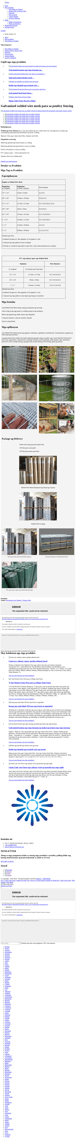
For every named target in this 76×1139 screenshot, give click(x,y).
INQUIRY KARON (7, 861)
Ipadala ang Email (6, 886)
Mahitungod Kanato (11, 25)
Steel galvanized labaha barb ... (21, 78)
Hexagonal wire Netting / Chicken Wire (18, 600)
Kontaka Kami (9, 27)
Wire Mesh (9, 882)
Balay (6, 6)
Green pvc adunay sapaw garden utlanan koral (28, 661)
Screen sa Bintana (14, 18)
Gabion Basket (13, 16)
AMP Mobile (46, 879)
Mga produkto (9, 7)
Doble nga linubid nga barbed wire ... (24, 85)
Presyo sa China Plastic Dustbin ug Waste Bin (44, 880)
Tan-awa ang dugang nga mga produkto (22, 675)
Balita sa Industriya (15, 24)
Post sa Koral (13, 15)
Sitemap (38, 879)
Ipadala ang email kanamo (9, 161)
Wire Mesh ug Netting (16, 9)
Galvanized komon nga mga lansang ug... (26, 70)
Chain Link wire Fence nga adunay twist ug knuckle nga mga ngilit (36, 767)
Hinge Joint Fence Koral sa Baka (22, 101)
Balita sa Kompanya (15, 22)
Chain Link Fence (65, 880)
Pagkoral (11, 13)
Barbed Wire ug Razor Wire (17, 11)
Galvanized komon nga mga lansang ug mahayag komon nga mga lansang (39, 728)
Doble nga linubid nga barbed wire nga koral (27, 749)
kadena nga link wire (22, 880)
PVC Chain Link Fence (8, 880)
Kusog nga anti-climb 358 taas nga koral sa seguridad (31, 706)
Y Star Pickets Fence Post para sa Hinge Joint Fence (30, 683)
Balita (6, 20)
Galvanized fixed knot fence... (21, 93)
